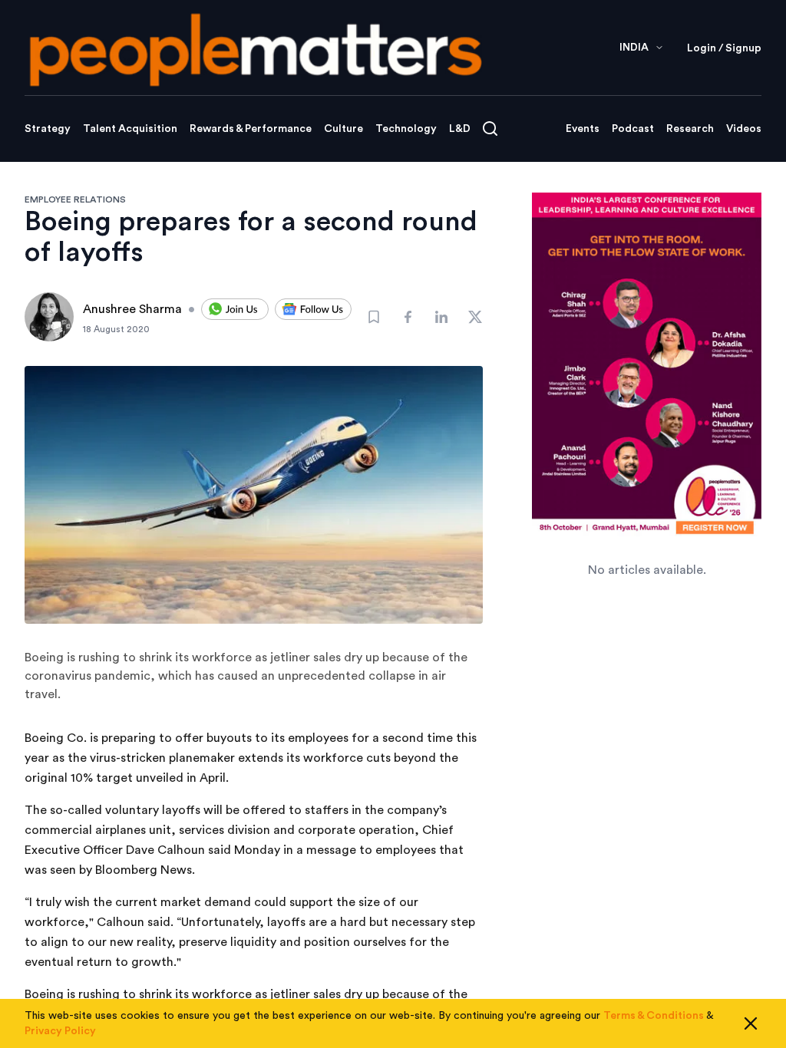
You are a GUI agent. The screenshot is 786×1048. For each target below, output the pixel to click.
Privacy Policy (60, 1031)
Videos (743, 129)
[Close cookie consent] (750, 1023)
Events (582, 129)
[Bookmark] (373, 317)
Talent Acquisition (130, 129)
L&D (460, 129)
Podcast (633, 129)
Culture (343, 129)
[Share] (407, 317)
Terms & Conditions (653, 1015)
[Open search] (490, 128)
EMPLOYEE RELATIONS (75, 199)
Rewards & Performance (251, 129)
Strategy (48, 129)
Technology (406, 129)
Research (690, 129)
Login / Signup (724, 48)
